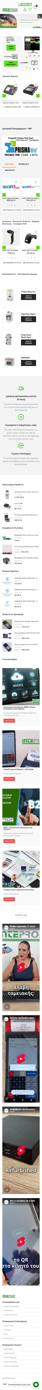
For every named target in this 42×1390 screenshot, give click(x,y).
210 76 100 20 (26, 3)
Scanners (11, 248)
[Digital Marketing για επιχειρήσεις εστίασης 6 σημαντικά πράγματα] (21, 863)
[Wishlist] (30, 9)
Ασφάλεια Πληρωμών (11, 1362)
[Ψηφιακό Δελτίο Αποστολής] (21, 805)
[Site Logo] (10, 10)
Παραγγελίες (8, 1306)
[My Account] (25, 9)
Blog (5, 1330)
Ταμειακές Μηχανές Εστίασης (11, 101)
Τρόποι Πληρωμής (10, 1354)
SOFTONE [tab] (9, 164)
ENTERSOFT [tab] (24, 164)
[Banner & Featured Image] (21, 62)
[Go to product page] (11, 89)
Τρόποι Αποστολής (10, 1358)
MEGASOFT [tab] (10, 170)
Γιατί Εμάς (7, 1326)
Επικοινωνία (8, 1334)
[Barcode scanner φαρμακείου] (21, 744)
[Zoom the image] (21, 137)
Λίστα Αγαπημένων (11, 1311)
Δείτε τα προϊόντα (28, 297)
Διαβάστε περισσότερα (13, 107)
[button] (4, 5)
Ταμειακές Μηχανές (28, 101)
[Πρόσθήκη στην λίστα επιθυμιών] (16, 85)
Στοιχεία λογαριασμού (11, 1302)
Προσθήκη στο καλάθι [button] (13, 210)
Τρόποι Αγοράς (9, 1349)
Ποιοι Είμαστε (8, 1321)
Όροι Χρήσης (8, 1345)
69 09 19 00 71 (26, 5)
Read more (9, 717)
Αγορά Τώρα (11, 48)
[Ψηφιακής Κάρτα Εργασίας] (21, 686)
